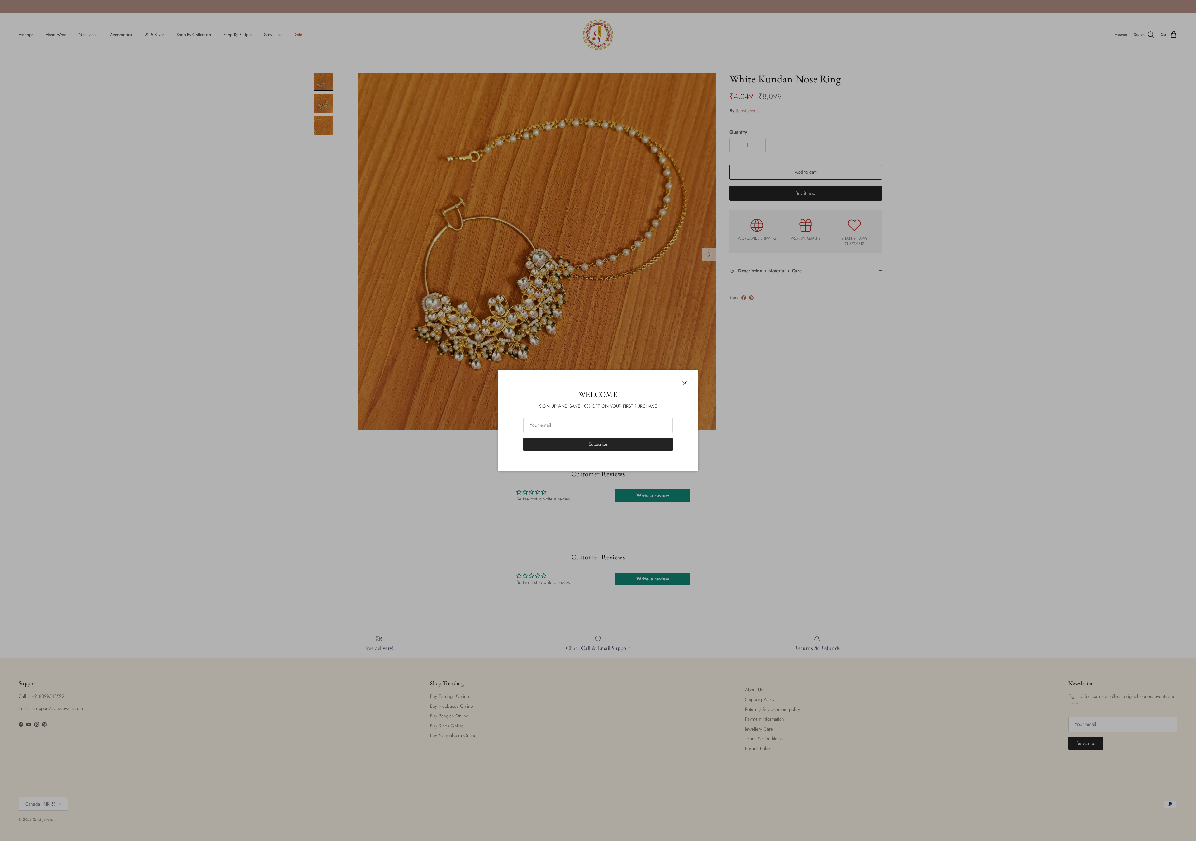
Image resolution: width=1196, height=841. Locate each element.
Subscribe (598, 444)
